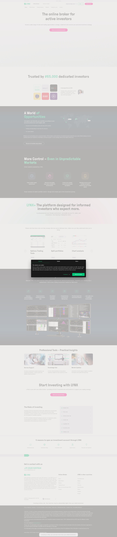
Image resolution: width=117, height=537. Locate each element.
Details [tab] (58, 261)
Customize (65, 274)
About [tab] (76, 261)
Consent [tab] (40, 261)
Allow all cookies (78, 274)
